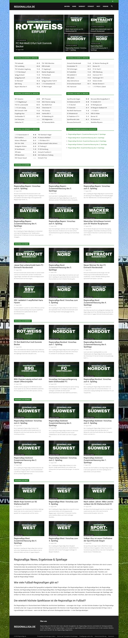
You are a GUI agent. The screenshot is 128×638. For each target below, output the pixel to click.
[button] (112, 6)
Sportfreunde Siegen (89, 535)
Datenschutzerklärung (100, 636)
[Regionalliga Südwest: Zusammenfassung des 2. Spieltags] (29, 448)
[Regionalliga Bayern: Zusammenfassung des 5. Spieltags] (64, 176)
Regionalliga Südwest (19, 417)
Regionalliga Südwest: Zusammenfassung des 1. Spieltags (95, 460)
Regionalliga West (53, 498)
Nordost (82, 6)
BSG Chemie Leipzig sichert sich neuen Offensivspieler (28, 380)
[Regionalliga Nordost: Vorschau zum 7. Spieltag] (76, 42)
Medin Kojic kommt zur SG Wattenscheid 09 (25, 503)
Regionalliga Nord (96, 43)
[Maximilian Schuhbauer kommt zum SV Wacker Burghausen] (99, 211)
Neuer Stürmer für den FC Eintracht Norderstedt (95, 266)
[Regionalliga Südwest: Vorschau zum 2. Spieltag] (64, 448)
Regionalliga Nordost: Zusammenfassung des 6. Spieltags (87, 141)
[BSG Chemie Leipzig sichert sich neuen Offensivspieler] (29, 369)
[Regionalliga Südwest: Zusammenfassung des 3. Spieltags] (64, 410)
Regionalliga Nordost (71, 45)
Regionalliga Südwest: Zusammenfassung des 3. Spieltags (60, 423)
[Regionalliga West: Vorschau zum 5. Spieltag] (64, 491)
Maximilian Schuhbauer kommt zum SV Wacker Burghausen (97, 222)
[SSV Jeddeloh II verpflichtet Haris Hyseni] (29, 290)
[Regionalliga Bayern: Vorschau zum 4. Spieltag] (64, 211)
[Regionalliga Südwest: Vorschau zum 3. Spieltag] (99, 410)
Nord (74, 6)
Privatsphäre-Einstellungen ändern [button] (46, 636)
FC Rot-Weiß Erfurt (21, 40)
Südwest (91, 6)
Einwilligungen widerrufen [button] (86, 636)
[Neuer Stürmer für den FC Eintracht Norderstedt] (99, 255)
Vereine (105, 6)
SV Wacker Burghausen (89, 218)
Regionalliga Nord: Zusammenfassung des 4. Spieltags (95, 302)
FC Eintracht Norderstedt (98, 26)
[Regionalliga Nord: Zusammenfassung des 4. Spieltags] (99, 290)
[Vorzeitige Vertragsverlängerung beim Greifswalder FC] (64, 369)
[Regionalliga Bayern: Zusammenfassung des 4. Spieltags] (29, 211)
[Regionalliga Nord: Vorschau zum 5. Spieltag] (64, 290)
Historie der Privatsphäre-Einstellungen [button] (67, 636)
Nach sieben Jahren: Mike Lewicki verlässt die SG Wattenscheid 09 (98, 503)
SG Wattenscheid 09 (71, 26)
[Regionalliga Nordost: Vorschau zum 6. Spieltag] (99, 369)
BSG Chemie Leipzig (19, 376)
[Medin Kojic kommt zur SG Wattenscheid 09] (76, 24)
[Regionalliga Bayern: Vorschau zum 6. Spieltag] (29, 176)
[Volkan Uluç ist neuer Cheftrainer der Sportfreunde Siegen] (99, 528)
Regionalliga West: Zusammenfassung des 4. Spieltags (86, 148)
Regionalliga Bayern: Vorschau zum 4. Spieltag (62, 222)
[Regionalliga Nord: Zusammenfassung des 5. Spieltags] (101, 42)
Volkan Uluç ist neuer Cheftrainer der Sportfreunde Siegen (98, 539)
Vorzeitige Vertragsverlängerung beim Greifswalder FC (63, 380)
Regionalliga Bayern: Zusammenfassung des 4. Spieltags (25, 223)
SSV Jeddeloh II (18, 297)
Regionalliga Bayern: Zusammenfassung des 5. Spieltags (87, 134)
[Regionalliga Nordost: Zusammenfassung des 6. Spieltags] (99, 332)
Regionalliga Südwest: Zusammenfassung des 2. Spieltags (87, 144)
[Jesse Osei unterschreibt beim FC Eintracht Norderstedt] (101, 24)
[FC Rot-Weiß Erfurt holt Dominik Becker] (39, 36)
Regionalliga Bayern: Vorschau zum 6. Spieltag (27, 187)
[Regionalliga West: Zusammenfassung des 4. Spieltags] (29, 528)
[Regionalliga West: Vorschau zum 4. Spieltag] (64, 528)
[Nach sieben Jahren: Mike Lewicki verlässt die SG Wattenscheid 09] (99, 491)
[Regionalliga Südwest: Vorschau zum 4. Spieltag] (29, 410)
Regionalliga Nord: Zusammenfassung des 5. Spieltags (86, 138)
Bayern (67, 6)
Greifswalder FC (53, 376)
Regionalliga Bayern (19, 183)
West (98, 6)
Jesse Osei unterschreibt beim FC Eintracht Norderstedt (28, 266)
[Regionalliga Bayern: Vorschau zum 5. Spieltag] (99, 176)
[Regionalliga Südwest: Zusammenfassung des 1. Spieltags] (99, 448)
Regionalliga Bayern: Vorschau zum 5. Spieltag (97, 187)
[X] (112, 1)
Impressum (111, 636)
